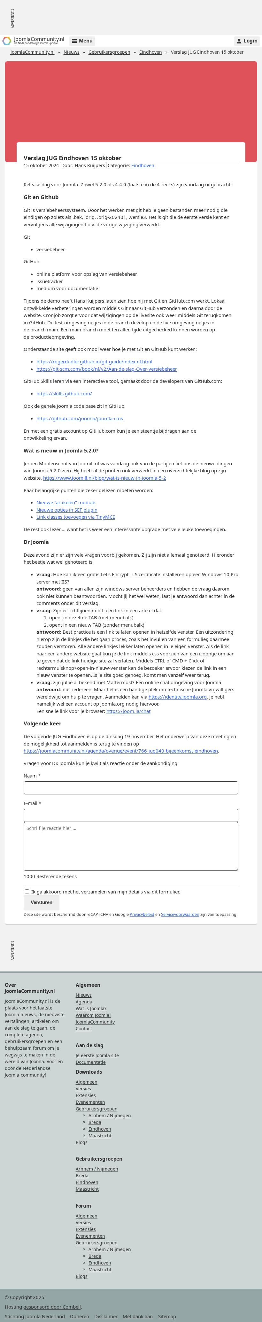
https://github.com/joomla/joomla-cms (79, 418)
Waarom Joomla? (93, 1015)
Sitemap (167, 1316)
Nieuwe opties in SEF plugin (66, 509)
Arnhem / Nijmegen (110, 1115)
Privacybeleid (142, 914)
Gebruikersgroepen (109, 52)
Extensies (86, 1095)
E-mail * (32, 803)
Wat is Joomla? (91, 1008)
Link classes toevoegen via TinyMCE (75, 517)
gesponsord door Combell (52, 1306)
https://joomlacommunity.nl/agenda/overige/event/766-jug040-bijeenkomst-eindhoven (121, 750)
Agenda (84, 1002)
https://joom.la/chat (128, 711)
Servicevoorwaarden (180, 914)
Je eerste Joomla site (97, 1055)
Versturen (41, 902)
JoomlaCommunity (95, 1022)
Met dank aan (138, 1316)
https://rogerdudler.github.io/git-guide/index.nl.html (94, 361)
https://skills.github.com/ (64, 393)
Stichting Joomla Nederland (35, 1316)
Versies (83, 1089)
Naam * (32, 775)
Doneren (79, 1316)
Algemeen (86, 1082)
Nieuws (72, 52)
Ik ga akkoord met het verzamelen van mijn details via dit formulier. (105, 891)
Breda (95, 1122)
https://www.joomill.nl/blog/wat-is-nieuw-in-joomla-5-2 (104, 478)
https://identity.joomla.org (178, 696)
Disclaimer (106, 1316)
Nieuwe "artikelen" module (65, 502)
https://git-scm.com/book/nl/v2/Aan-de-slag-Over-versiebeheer (106, 369)
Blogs (82, 1142)
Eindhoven (150, 52)
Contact (84, 1028)
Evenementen (90, 1102)
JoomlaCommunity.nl (33, 52)
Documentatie (91, 1062)
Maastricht (100, 1136)
